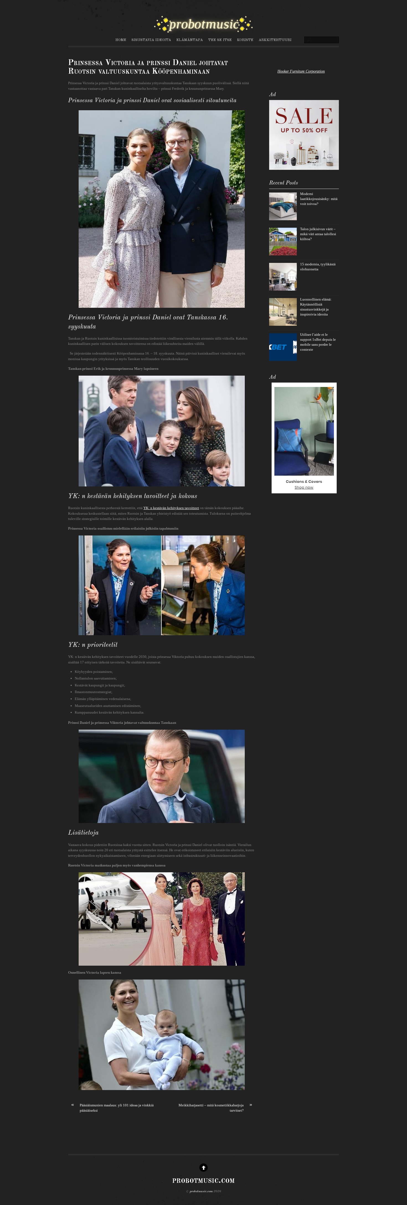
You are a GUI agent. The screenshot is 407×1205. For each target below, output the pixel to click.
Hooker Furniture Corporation (301, 71)
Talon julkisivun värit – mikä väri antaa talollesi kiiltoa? (318, 234)
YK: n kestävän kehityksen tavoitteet (171, 508)
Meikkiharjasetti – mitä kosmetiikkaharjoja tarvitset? (215, 1107)
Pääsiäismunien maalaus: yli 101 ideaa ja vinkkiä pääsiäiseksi (112, 1107)
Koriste (245, 40)
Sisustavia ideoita (151, 40)
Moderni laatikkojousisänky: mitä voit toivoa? (319, 199)
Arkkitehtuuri (275, 40)
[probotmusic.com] (203, 31)
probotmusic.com (201, 1191)
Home (120, 40)
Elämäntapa (189, 40)
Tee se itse (220, 40)
